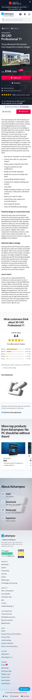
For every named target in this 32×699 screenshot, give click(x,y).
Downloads (5, 668)
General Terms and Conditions (11, 634)
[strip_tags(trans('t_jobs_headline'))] (20, 553)
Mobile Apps (5, 580)
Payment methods (7, 643)
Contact (3, 603)
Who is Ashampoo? (7, 591)
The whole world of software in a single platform (13, 464)
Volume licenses (6, 614)
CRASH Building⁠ (6, 606)
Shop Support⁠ (5, 657)
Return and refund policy (9, 646)
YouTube (26, 696)
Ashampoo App (6, 671)
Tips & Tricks (5, 677)
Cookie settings (6, 640)
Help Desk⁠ (4, 654)
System (3, 568)
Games (3, 577)
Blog (6, 696)
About (3, 631)
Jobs (2, 600)
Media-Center (5, 623)
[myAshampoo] (20, 14)
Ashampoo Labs (6, 597)
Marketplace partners (8, 617)
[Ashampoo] (8, 535)
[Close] (30, 1)
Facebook (15, 696)
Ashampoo (5, 683)
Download (17, 83)
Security (4, 574)
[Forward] (29, 456)
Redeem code (5, 674)
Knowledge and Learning (9, 583)
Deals (4, 665)
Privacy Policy (5, 637)
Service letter (5, 680)
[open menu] (29, 14)
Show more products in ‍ (17, 107)
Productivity (5, 571)
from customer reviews (21, 95)
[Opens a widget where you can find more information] (24, 689)
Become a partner (7, 620)
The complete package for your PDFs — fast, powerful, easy (15, 8)
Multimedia (5, 564)
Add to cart (17, 78)
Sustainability (5, 594)
